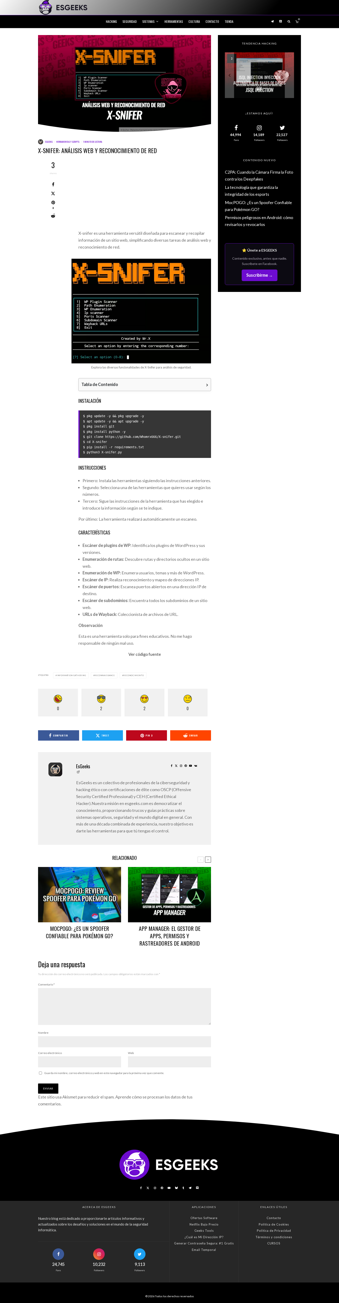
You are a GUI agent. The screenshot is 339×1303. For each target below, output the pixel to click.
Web (131, 1053)
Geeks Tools (204, 1230)
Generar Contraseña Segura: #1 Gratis (204, 1243)
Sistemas (148, 21)
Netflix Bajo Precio (204, 1224)
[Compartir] (53, 184)
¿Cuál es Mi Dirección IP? (204, 1237)
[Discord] (281, 21)
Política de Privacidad (274, 1230)
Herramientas (173, 21)
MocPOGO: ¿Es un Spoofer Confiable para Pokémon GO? (79, 932)
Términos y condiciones (274, 1237)
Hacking (111, 21)
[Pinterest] (161, 1188)
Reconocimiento (133, 675)
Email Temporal (204, 1250)
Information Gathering (71, 675)
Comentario (46, 984)
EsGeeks (49, 141)
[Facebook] (141, 1188)
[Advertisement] (144, 195)
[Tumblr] (183, 1188)
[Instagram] (155, 1188)
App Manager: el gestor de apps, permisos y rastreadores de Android (169, 936)
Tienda (229, 21)
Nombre (43, 1032)
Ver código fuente (144, 654)
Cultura (194, 21)
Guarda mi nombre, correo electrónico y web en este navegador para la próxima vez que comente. (104, 1073)
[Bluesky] (176, 1188)
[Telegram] (272, 21)
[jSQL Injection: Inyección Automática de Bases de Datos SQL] (259, 75)
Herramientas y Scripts (67, 141)
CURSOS (273, 1243)
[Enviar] (53, 216)
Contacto (212, 21)
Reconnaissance (105, 675)
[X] (148, 1188)
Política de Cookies (274, 1224)
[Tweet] (53, 193)
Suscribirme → (259, 275)
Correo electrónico (50, 1053)
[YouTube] (169, 1188)
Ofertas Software (203, 1218)
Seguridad (129, 21)
